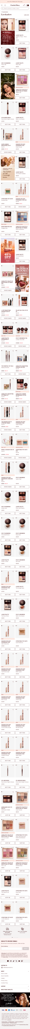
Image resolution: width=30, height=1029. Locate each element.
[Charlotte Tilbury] (15, 5)
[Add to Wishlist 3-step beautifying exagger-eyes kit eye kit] (13, 295)
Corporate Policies (5, 1022)
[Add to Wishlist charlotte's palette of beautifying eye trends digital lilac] (28, 75)
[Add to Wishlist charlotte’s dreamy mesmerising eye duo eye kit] (28, 379)
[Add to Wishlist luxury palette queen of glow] (13, 545)
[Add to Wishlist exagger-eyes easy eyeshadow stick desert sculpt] (28, 129)
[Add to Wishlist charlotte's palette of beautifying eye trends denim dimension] (28, 211)
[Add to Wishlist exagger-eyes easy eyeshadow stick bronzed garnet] (28, 710)
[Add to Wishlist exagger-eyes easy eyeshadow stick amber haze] (28, 682)
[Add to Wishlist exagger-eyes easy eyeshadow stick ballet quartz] (28, 654)
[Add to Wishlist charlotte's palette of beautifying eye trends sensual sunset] (13, 820)
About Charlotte (4, 975)
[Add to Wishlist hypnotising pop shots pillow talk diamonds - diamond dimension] (28, 820)
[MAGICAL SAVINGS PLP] (8, 262)
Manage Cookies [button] (13, 1022)
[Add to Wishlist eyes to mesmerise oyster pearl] (28, 462)
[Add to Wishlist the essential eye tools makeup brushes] (13, 351)
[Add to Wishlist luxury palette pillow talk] (28, 48)
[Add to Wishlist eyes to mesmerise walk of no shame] (28, 599)
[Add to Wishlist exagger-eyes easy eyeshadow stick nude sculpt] (13, 571)
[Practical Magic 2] (8, 98)
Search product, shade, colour (11, 8)
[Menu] (2, 5)
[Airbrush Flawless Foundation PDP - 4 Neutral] (8, 180)
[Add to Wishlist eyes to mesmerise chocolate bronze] (13, 518)
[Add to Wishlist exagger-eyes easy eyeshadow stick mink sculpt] (13, 682)
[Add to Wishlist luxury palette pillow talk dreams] (28, 491)
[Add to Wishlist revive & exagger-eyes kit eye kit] (13, 435)
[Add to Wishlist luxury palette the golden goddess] (28, 157)
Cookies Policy (4, 982)
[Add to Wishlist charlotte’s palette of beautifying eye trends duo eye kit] (13, 266)
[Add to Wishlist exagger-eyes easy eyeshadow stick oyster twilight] (28, 407)
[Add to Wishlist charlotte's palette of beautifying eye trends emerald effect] (28, 848)
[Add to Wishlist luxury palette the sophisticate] (28, 239)
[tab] (1, 47)
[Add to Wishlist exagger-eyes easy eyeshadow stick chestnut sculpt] (13, 737)
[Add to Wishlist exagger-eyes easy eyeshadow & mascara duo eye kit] (13, 462)
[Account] (24, 5)
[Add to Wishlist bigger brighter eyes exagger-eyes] (13, 211)
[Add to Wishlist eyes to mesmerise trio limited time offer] (28, 323)
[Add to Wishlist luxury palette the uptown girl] (13, 876)
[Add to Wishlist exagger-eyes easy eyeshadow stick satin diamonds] (13, 626)
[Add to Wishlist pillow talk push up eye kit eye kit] (28, 295)
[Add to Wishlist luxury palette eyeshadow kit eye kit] (13, 323)
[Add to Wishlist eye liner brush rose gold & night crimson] (13, 765)
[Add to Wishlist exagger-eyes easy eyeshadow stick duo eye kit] (28, 184)
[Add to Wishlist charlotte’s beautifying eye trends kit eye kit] (13, 379)
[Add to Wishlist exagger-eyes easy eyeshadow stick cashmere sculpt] (13, 654)
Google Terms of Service (8, 1025)
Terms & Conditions (19, 1021)
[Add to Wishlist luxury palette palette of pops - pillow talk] (28, 20)
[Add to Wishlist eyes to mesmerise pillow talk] (13, 48)
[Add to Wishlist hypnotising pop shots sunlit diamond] (28, 626)
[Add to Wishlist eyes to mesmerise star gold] (28, 545)
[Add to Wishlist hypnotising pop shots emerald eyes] (13, 184)
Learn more (26, 14)
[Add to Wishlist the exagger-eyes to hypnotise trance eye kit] (13, 407)
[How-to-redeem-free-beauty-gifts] (8, 44)
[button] (2, 8)
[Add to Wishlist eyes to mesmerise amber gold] (13, 491)
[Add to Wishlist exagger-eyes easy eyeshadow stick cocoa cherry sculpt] (13, 710)
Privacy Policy (5, 956)
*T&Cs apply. (3, 953)
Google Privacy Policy (24, 1024)
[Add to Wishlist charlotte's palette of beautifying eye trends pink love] (13, 848)
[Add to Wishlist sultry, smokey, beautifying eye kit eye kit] (13, 129)
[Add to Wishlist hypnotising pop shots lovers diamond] (13, 902)
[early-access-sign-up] (22, 291)
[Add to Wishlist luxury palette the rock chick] (13, 599)
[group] (8, 931)
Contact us (9, 1019)
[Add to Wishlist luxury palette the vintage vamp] (28, 571)
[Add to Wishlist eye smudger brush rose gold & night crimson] (28, 765)
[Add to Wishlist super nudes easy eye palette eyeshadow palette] (13, 792)
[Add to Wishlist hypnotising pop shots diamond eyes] (28, 902)
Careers (3, 978)
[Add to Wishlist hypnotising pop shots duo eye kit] (28, 435)
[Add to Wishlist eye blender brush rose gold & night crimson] (13, 102)
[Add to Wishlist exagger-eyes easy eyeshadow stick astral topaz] (28, 737)
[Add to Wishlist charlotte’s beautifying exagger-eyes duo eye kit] (28, 351)
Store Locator (4, 973)
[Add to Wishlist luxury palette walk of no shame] (28, 102)
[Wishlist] (5, 5)
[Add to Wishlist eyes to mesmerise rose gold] (28, 518)
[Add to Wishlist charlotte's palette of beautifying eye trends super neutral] (28, 792)
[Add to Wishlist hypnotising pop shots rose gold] (28, 876)
